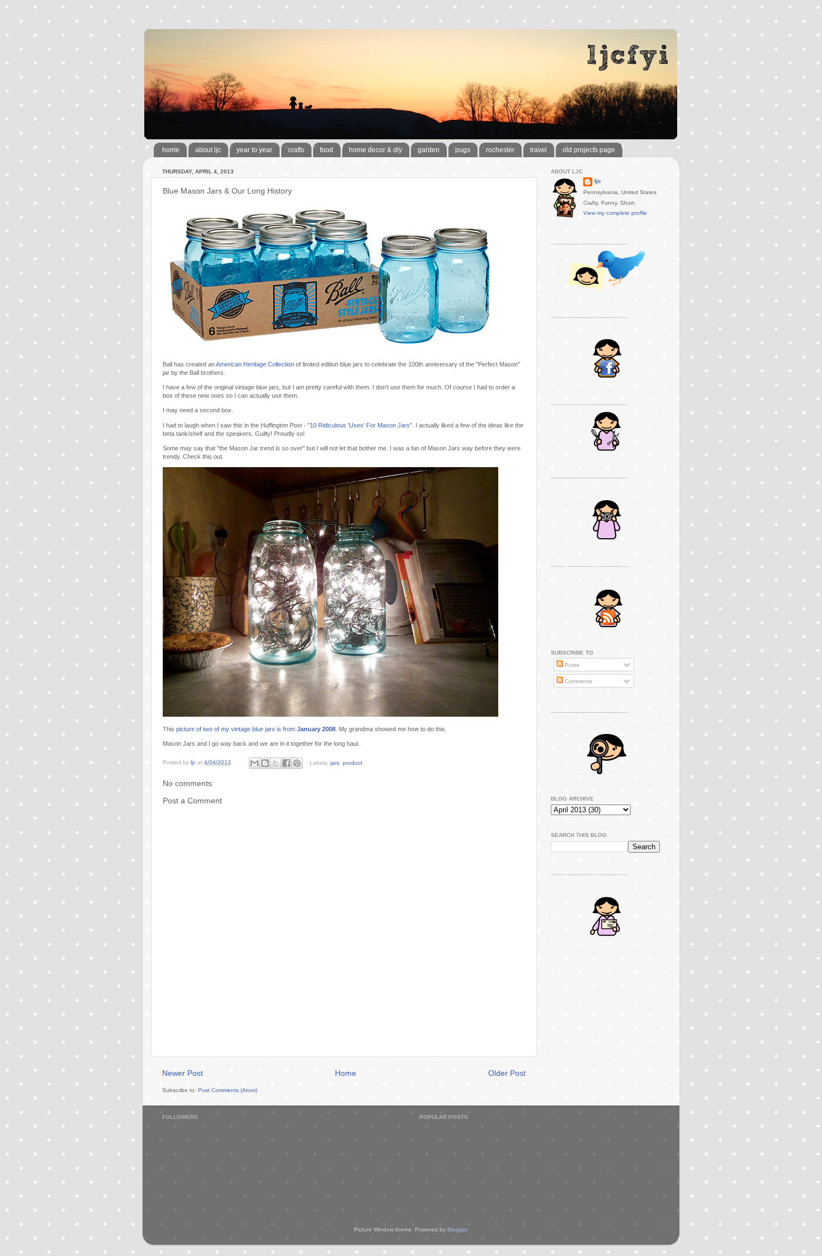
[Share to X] (275, 763)
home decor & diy (375, 150)
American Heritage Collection (255, 364)
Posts (571, 665)
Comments (577, 681)
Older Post (507, 1073)
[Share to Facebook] (286, 763)
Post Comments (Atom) (227, 1090)
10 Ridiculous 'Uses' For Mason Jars (360, 425)
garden (429, 150)
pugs (462, 150)
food (326, 150)
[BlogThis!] (265, 763)
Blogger (457, 1229)
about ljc (208, 150)
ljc (597, 181)
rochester (500, 150)
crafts (296, 150)
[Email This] (254, 763)
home (170, 150)
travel (538, 150)
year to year (254, 150)
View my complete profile (615, 213)
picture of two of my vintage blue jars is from (256, 729)
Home (345, 1073)
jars (334, 762)
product (352, 762)
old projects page (589, 150)
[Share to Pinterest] (297, 763)
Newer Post (182, 1073)
